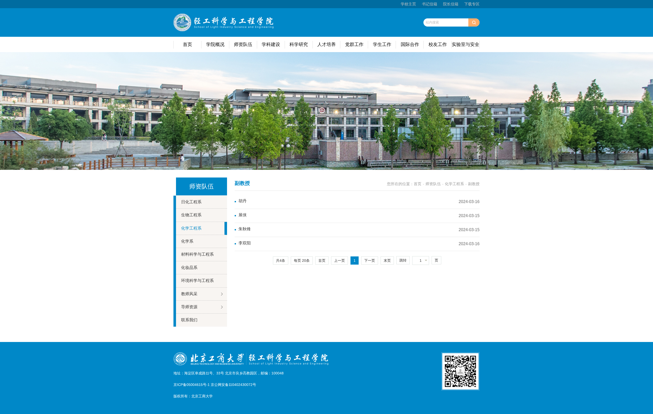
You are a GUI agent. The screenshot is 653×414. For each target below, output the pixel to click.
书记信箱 (429, 4)
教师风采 (189, 294)
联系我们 (189, 320)
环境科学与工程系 (197, 280)
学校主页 (408, 4)
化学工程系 (191, 228)
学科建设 (271, 44)
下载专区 (472, 4)
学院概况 (215, 44)
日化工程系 (191, 202)
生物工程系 (191, 215)
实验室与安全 (465, 44)
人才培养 (326, 44)
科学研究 (299, 44)
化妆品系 (189, 267)
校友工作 (438, 44)
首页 (187, 44)
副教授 (474, 184)
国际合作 (410, 44)
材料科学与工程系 (197, 254)
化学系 (187, 241)
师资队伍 (243, 44)
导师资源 (189, 307)
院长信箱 (450, 4)
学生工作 (382, 44)
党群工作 (354, 44)
